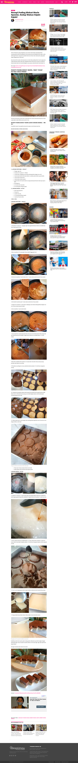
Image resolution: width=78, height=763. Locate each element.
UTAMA (19, 1)
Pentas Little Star (50, 1)
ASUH (30, 1)
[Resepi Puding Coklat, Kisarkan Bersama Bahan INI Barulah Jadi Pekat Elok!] (29, 730)
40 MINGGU (24, 1)
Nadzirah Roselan (20, 19)
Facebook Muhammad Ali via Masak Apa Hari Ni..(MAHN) (27, 693)
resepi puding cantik (34, 717)
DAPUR (42, 1)
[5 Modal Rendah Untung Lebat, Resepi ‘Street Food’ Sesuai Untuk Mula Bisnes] (58, 147)
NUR (38, 1)
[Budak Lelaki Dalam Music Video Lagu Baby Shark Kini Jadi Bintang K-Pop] (58, 266)
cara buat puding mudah (24, 717)
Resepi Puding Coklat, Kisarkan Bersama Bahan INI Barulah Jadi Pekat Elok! (28, 733)
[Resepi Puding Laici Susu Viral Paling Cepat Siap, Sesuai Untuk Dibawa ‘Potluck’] (41, 730)
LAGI (56, 1)
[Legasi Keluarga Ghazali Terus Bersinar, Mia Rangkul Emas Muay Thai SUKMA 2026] (58, 217)
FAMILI (34, 1)
